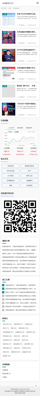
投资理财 (28, 344)
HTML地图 (26, 389)
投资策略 (17, 344)
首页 (9, 8)
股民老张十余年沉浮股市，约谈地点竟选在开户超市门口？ (20, 268)
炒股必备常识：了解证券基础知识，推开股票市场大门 (19, 246)
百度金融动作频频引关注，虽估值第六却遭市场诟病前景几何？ (27, 68)
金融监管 (26, 352)
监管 (25, 340)
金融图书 (29, 180)
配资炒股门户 (6, 373)
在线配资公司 (7, 3)
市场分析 (26, 348)
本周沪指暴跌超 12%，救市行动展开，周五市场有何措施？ (20, 264)
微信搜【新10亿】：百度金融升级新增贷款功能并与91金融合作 (27, 86)
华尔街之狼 (10, 171)
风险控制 (23, 328)
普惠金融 (7, 348)
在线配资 (5, 370)
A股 (14, 328)
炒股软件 (30, 332)
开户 (29, 171)
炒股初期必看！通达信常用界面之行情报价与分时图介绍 (20, 271)
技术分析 (7, 324)
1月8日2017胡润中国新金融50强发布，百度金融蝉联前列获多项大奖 (27, 104)
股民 (25, 336)
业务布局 (10, 166)
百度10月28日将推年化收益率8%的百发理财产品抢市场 (27, 14)
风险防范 (15, 352)
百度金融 (16, 8)
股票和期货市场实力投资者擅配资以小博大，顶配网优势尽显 (20, 250)
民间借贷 (7, 336)
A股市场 (7, 344)
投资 (17, 336)
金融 (17, 348)
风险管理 (18, 324)
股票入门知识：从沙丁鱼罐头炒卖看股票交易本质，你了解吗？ (20, 253)
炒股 (17, 340)
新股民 (6, 356)
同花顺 (28, 324)
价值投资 (7, 340)
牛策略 (4, 377)
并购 (10, 185)
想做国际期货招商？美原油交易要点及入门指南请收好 (19, 257)
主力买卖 (10, 175)
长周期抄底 (10, 180)
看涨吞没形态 (29, 166)
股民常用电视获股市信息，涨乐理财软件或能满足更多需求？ (20, 261)
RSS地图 (20, 389)
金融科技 (19, 332)
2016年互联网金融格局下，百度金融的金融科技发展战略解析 (27, 50)
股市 (6, 328)
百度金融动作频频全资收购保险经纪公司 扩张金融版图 (27, 32)
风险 (6, 352)
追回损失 (29, 185)
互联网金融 (8, 332)
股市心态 (29, 175)
